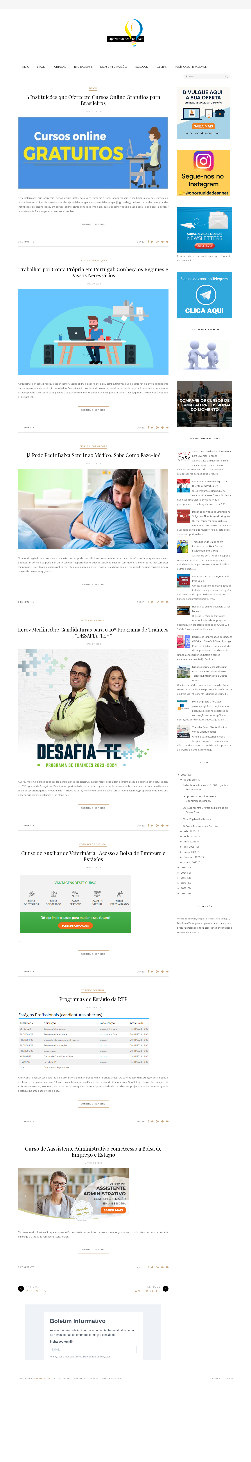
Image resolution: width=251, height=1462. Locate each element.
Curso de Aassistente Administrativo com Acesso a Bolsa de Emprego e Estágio (93, 1151)
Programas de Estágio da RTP (93, 999)
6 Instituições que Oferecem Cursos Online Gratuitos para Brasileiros (93, 100)
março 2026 (190, 852)
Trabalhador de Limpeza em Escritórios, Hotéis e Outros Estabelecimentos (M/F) (207, 546)
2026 (183, 774)
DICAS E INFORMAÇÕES (93, 260)
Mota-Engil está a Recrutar (206, 701)
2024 (183, 872)
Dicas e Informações (113, 66)
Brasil (41, 66)
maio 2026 (189, 841)
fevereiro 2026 (192, 857)
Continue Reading (93, 224)
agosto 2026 (190, 780)
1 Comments (26, 971)
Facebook (141, 66)
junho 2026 (190, 836)
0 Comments (26, 241)
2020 (183, 893)
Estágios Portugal (93, 620)
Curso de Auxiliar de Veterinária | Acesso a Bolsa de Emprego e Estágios (93, 856)
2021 (183, 888)
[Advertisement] (125, 23)
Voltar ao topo (220, 1378)
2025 (183, 867)
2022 (183, 883)
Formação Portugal (93, 844)
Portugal (59, 66)
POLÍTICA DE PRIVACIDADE (191, 66)
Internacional (82, 66)
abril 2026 (189, 846)
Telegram (161, 66)
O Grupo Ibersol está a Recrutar (200, 826)
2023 (183, 877)
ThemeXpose (42, 1378)
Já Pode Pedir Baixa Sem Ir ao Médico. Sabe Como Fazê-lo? (93, 455)
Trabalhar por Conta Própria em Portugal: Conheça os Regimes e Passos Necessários (93, 272)
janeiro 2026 (190, 862)
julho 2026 (189, 831)
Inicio (25, 66)
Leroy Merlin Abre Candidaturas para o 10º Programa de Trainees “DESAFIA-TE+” (93, 632)
